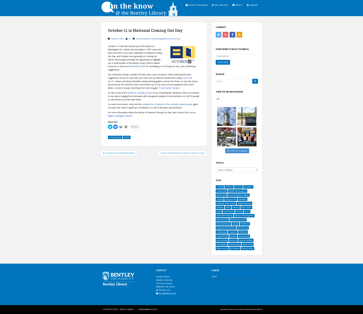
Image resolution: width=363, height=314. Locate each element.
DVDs (228, 207)
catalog (220, 199)
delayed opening (244, 203)
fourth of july (228, 211)
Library (253, 5)
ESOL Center (246, 207)
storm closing (222, 240)
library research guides (244, 215)
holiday (239, 211)
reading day (221, 232)
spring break (244, 236)
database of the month (226, 203)
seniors (233, 236)
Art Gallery (221, 5)
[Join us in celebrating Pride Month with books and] (247, 136)
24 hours (229, 187)
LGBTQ (127, 137)
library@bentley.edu (167, 293)
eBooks (236, 207)
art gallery (248, 187)
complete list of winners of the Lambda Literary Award (167, 104)
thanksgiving (222, 244)
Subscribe (223, 62)
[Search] (255, 81)
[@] (224, 100)
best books (221, 195)
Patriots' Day (243, 228)
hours (247, 211)
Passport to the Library (226, 228)
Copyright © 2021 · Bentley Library (118, 309)
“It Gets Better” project (169, 88)
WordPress (257, 309)
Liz (129, 38)
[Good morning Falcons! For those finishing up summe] (226, 116)
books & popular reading (146, 38)
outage (235, 224)
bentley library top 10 (237, 191)
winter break (247, 244)
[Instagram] (225, 34)
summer (233, 240)
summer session (246, 240)
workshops (234, 248)
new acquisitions (223, 224)
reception (233, 232)
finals (219, 211)
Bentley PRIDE (139, 66)
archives (238, 187)
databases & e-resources (170, 38)
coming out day (115, 137)
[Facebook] (232, 34)
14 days (220, 187)
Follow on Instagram (238, 150)
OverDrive (245, 224)
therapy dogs (234, 244)
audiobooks (221, 191)
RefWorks (243, 232)
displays (220, 207)
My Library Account (238, 219)
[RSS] (239, 34)
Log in (214, 276)
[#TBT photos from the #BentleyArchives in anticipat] (226, 136)
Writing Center (247, 248)
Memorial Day (222, 219)
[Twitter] (218, 34)
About (238, 5)
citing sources (230, 199)
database (242, 199)
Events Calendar (197, 5)
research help (222, 236)
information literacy (224, 215)
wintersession (222, 248)
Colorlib (239, 309)
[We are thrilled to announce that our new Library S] (247, 116)
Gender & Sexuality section (139, 92)
